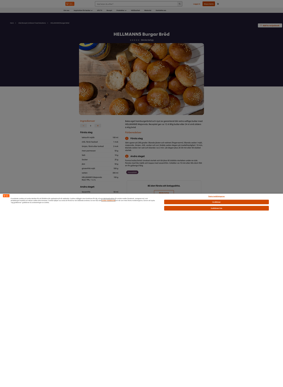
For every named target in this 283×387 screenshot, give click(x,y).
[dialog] (141, 290)
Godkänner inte (216, 208)
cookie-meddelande (108, 200)
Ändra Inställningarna (216, 196)
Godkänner (216, 202)
